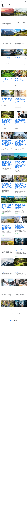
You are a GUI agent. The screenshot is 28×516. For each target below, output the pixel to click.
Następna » (15, 320)
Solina (2, 1)
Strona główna (25, 1)
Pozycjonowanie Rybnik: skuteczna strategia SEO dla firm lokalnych (6, 58)
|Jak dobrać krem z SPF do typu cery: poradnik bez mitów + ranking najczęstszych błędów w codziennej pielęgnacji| (20, 206)
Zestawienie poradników (19, 1)
